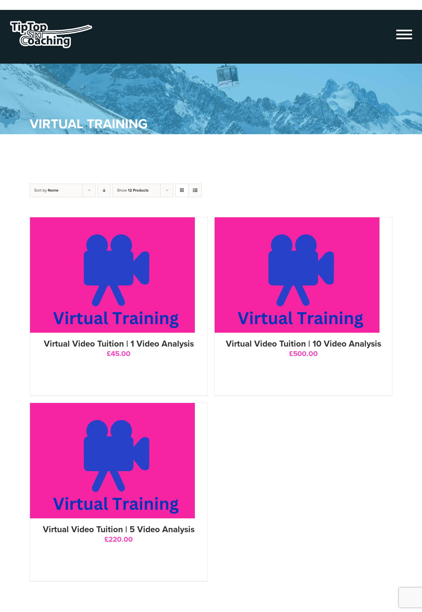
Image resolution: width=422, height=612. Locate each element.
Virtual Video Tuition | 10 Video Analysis (303, 344)
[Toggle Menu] (404, 34)
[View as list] (195, 190)
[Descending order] (104, 190)
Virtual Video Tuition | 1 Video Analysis (119, 344)
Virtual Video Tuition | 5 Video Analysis (119, 529)
